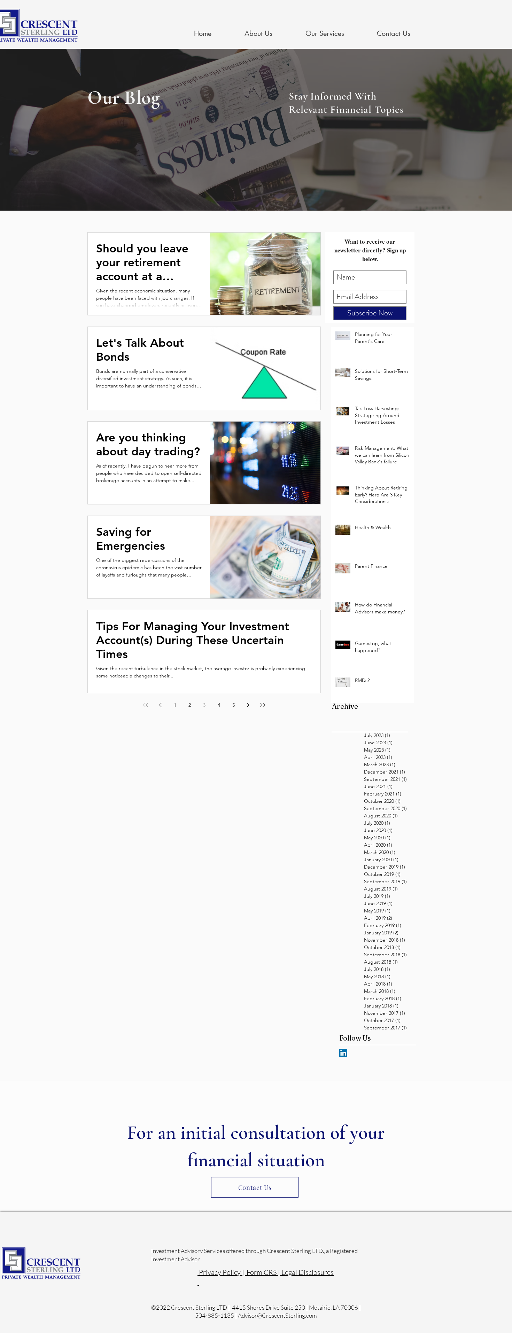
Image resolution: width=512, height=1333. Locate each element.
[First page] (145, 705)
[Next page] (248, 705)
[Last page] (262, 705)
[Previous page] (160, 705)
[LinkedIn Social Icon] (343, 1053)
